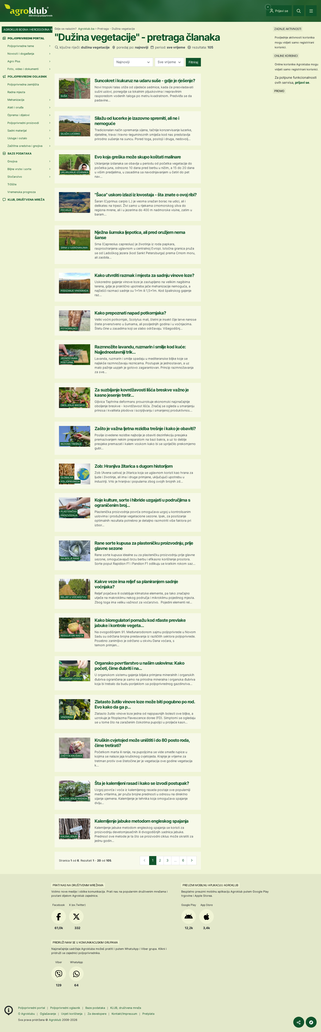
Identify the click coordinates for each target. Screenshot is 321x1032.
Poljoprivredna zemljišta (23, 84)
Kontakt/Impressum (124, 1013)
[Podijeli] (298, 1022)
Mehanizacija (15, 100)
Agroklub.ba (86, 28)
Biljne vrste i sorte (19, 169)
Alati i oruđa (15, 107)
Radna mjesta (16, 92)
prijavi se (302, 82)
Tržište (11, 184)
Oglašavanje (48, 1013)
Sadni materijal (17, 130)
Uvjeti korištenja (71, 1013)
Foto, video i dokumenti (23, 69)
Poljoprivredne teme (20, 46)
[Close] (298, 10)
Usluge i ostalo (17, 138)
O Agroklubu (26, 1013)
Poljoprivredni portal (32, 1007)
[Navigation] (311, 10)
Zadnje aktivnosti (287, 29)
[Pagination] (192, 860)
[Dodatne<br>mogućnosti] (311, 1022)
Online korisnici (285, 55)
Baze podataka (19, 153)
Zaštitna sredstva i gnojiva (24, 146)
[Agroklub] (28, 10)
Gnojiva (12, 161)
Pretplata (148, 1013)
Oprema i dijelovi (18, 115)
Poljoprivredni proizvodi (23, 123)
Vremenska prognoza (21, 192)
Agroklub (55, 1020)
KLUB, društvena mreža (26, 200)
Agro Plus (13, 61)
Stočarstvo (14, 176)
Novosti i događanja (20, 53)
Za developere (97, 1013)
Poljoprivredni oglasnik (27, 76)
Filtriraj (193, 62)
